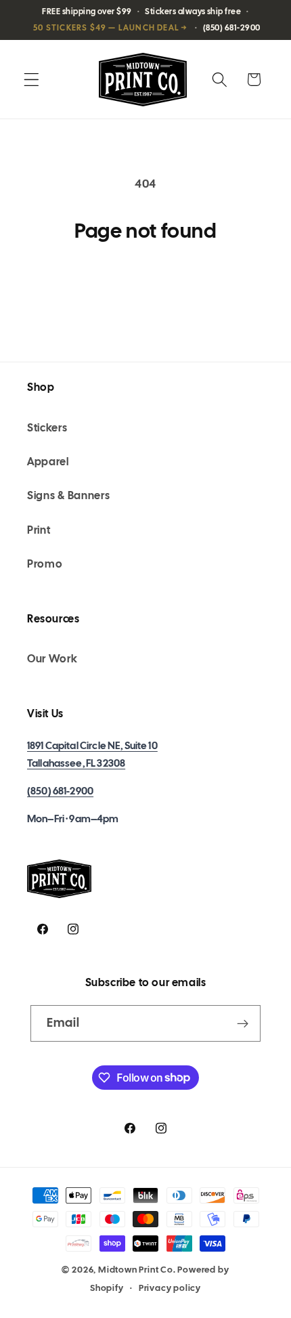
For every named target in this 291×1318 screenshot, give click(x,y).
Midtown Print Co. (137, 1269)
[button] (31, 79)
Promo (44, 564)
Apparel (48, 461)
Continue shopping (146, 287)
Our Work (52, 659)
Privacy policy (170, 1288)
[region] (145, 20)
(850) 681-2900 (60, 791)
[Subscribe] (243, 1023)
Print (38, 530)
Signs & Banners (68, 495)
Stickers (47, 428)
